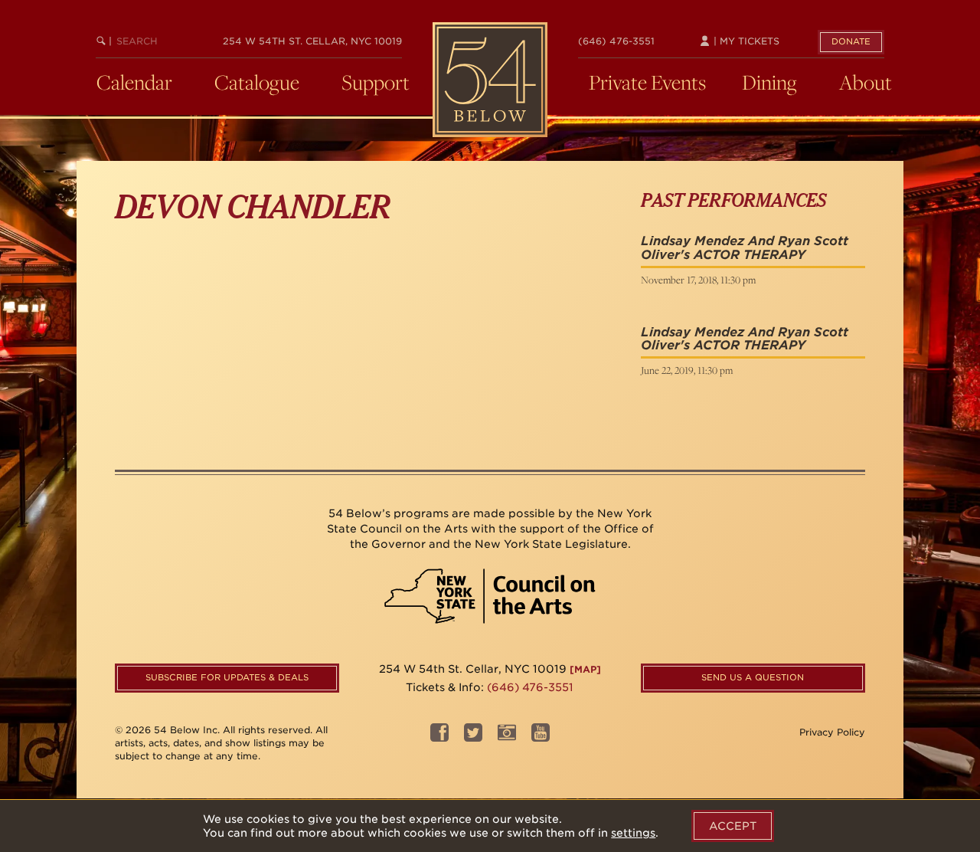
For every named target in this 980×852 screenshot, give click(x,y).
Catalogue (256, 82)
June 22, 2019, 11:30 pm (687, 370)
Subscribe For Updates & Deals (227, 677)
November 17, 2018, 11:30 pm (698, 280)
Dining (769, 82)
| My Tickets (744, 41)
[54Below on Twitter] (473, 737)
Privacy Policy (832, 732)
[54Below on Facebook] (439, 737)
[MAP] (585, 669)
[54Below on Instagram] (507, 737)
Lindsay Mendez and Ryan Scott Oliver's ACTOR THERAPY (744, 248)
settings (633, 833)
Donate (851, 41)
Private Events (647, 82)
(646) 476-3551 (616, 41)
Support (375, 82)
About (865, 82)
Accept (732, 826)
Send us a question (752, 677)
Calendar (134, 82)
